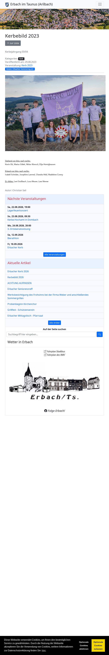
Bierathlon (13, 238)
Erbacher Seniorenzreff (20, 288)
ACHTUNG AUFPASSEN (20, 283)
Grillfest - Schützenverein (21, 309)
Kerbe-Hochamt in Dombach (23, 219)
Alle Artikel (54, 322)
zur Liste (14, 43)
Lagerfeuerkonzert (18, 210)
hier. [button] (44, 650)
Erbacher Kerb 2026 (18, 271)
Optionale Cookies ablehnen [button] (84, 645)
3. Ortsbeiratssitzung (19, 229)
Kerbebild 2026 (16, 277)
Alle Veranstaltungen (55, 254)
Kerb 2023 (27, 65)
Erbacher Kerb (15, 247)
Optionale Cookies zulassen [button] (98, 645)
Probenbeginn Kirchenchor (22, 304)
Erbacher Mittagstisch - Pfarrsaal (25, 315)
